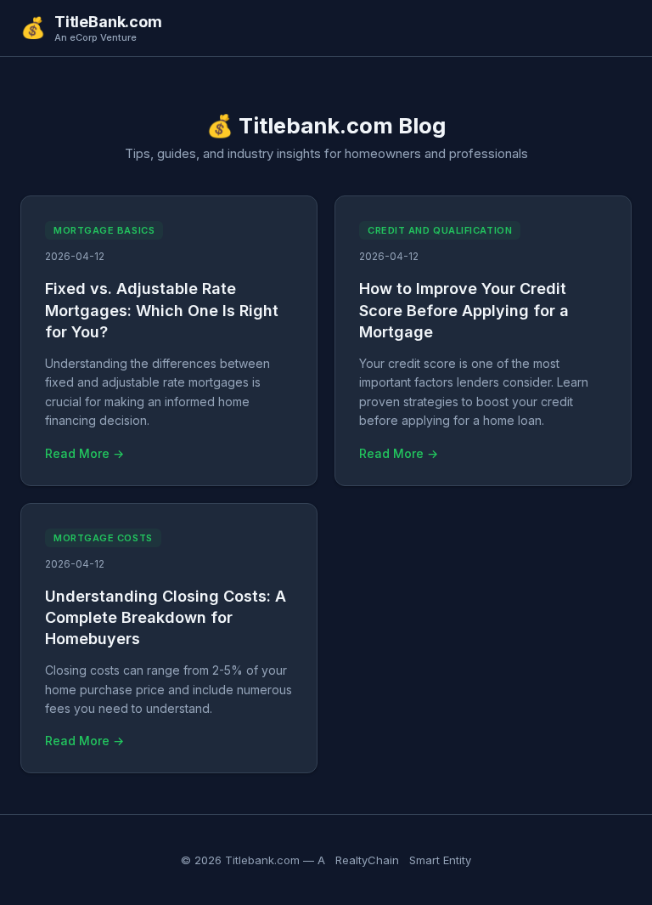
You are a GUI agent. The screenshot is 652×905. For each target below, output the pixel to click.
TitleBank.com (108, 22)
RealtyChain (367, 860)
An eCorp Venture (95, 37)
